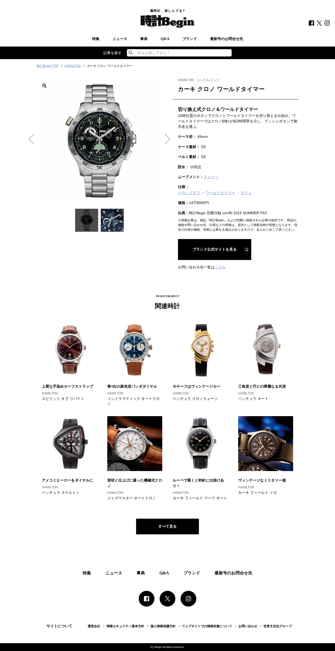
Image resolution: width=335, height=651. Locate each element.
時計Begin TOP (47, 66)
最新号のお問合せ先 (226, 39)
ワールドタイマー (221, 193)
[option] (99, 140)
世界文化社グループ (278, 626)
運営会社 (94, 626)
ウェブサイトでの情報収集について (207, 626)
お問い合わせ (247, 626)
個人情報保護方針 (163, 626)
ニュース (120, 39)
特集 (95, 39)
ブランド (189, 39)
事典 (144, 39)
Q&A (165, 39)
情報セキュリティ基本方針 (125, 626)
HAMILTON (73, 66)
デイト (246, 193)
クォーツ (211, 177)
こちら (220, 267)
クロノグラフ (189, 193)
